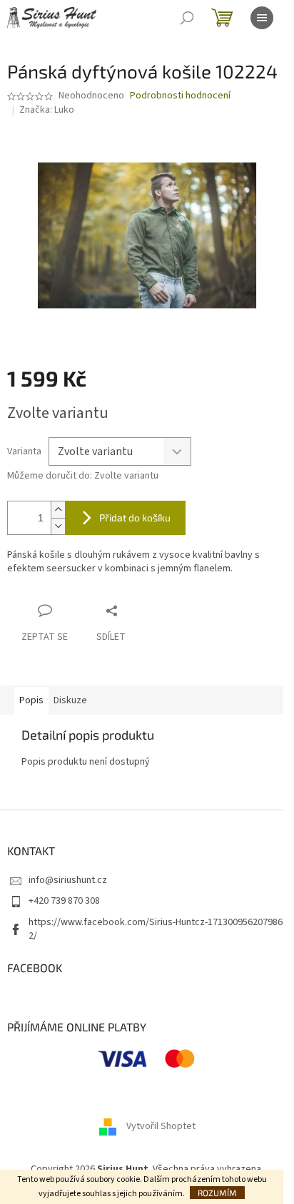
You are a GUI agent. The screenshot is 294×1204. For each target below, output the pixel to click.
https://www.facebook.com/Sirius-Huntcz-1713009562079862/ (156, 929)
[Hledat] (187, 18)
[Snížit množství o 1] (58, 526)
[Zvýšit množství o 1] (58, 509)
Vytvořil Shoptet (161, 1127)
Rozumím (217, 1193)
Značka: (46, 110)
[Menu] (262, 18)
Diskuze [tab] (70, 700)
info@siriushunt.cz (68, 880)
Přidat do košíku (135, 517)
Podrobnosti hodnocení (180, 96)
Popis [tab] (31, 700)
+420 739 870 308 (64, 901)
